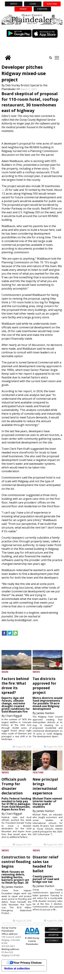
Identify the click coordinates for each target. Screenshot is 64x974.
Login (33, 3)
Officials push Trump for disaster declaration (14, 786)
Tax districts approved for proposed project (44, 685)
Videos (13, 3)
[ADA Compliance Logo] (32, 935)
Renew (23, 8)
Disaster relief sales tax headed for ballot (45, 864)
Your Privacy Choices (27, 962)
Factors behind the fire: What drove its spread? (15, 685)
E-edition (42, 8)
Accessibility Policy (54, 940)
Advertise (53, 934)
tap (57, 58)
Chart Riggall (13, 716)
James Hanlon (45, 713)
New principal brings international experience (45, 786)
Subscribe (52, 3)
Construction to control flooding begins (16, 862)
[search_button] (50, 58)
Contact (53, 929)
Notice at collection (17, 968)
